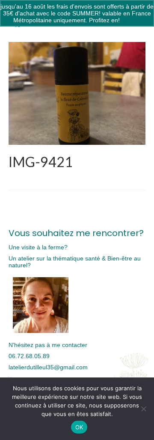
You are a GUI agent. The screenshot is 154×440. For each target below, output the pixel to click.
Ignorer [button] (131, 20)
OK (79, 427)
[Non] (143, 408)
